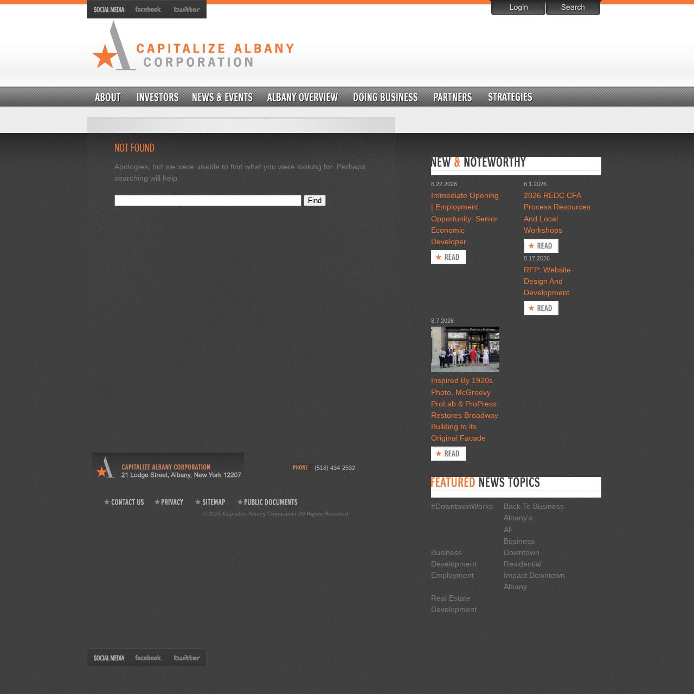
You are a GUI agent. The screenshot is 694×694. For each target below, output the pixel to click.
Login (518, 7)
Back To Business (534, 506)
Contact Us (123, 502)
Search (573, 7)
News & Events (222, 96)
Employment (452, 575)
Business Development (454, 558)
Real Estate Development (454, 604)
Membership (158, 96)
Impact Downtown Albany (534, 581)
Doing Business (386, 96)
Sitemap (210, 502)
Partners (453, 96)
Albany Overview (303, 96)
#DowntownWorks (462, 506)
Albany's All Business (519, 529)
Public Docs (268, 502)
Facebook (149, 9)
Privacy (169, 502)
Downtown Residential (536, 96)
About (108, 96)
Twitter (185, 9)
